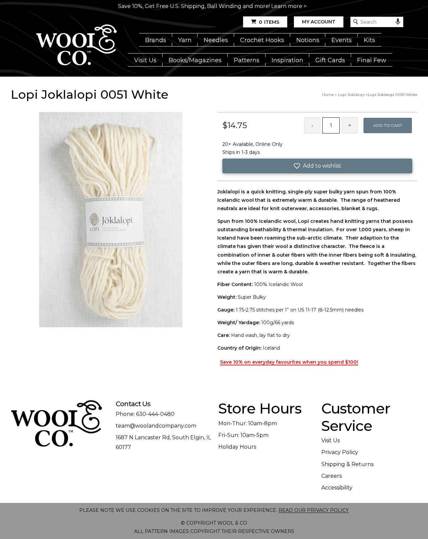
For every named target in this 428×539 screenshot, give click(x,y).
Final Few (371, 60)
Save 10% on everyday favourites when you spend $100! (289, 362)
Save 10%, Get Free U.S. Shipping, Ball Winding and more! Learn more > (212, 6)
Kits (369, 40)
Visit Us (145, 60)
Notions (307, 40)
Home (328, 94)
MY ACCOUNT (318, 22)
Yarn (185, 40)
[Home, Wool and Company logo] (76, 45)
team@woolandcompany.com (156, 426)
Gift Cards (330, 60)
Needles (216, 40)
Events (341, 40)
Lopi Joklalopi (351, 94)
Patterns (246, 60)
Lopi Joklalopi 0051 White (392, 94)
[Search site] (355, 22)
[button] (317, 166)
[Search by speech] (398, 22)
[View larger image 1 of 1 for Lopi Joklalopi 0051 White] (110, 220)
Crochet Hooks (262, 40)
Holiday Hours (237, 447)
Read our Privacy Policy (314, 510)
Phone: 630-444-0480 (145, 414)
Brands (155, 40)
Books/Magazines (195, 60)
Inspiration (287, 60)
